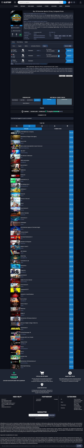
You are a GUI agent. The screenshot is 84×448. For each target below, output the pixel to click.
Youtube (56, 399)
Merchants (38, 400)
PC (61, 399)
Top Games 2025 (77, 407)
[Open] (15, 2)
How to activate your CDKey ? (8, 404)
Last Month (37, 100)
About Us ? (4, 399)
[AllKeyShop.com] (6, 2)
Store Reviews (77, 405)
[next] (21, 25)
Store (14, 46)
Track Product (26, 103)
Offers (13, 42)
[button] (80, 2)
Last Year (22, 100)
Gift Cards (76, 403)
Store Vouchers (77, 399)
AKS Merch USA (77, 408)
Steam (35, 38)
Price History (20, 42)
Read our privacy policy (71, 445)
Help (80, 445)
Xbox (62, 402)
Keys (44, 46)
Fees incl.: (67, 46)
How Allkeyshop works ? (7, 400)
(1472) (61, 111)
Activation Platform (35, 46)
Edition (26, 46)
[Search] (64, 2)
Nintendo (63, 408)
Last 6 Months (30, 100)
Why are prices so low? (6, 401)
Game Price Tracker (78, 400)
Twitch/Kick (38, 399)
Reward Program (77, 401)
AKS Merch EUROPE (78, 409)
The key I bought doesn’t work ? (8, 403)
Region (20, 46)
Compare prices (43, 63)
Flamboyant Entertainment (39, 35)
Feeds (26, 42)
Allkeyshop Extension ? (6, 407)
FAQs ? (3, 405)
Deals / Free (76, 404)
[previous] (12, 25)
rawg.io (35, 33)
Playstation (63, 405)
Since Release (15, 100)
